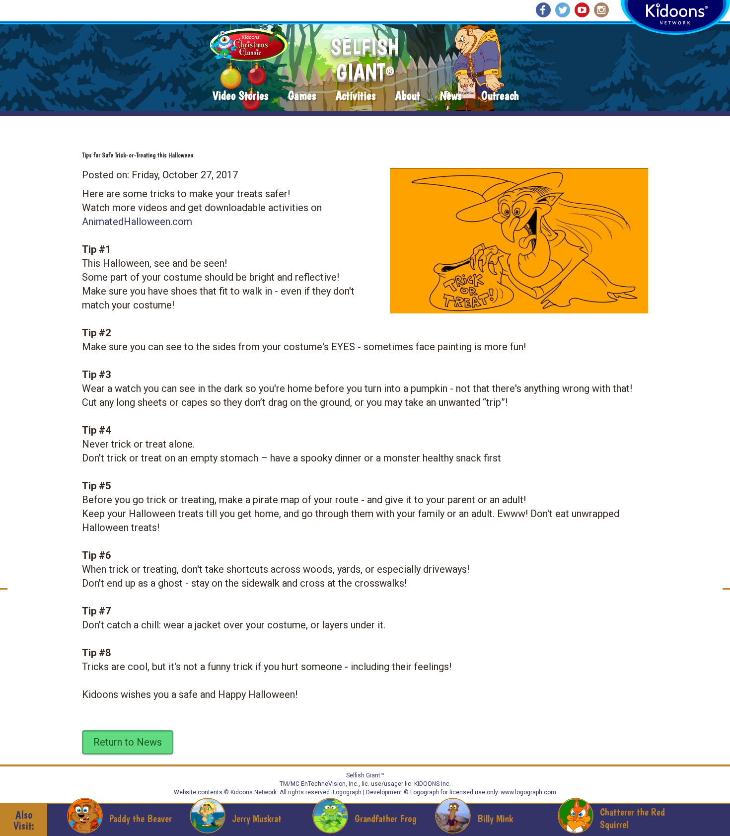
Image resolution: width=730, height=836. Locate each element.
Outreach (500, 96)
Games (302, 96)
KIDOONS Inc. (432, 783)
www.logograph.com (527, 792)
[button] (515, 237)
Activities (355, 96)
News (450, 96)
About (407, 96)
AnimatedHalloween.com (137, 222)
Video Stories (240, 96)
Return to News (127, 742)
